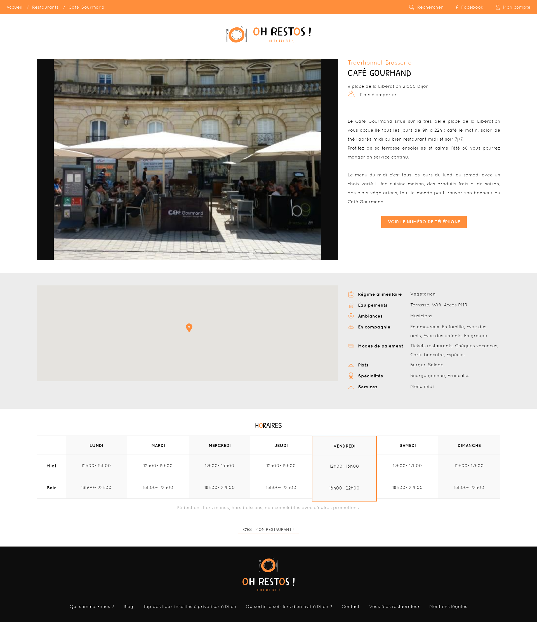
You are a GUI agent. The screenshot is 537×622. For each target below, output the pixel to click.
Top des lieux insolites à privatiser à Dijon (189, 606)
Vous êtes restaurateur (394, 606)
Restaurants (45, 7)
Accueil (14, 7)
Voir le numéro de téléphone (424, 221)
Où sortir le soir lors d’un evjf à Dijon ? (289, 606)
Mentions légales (448, 606)
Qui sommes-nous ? (92, 606)
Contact (350, 606)
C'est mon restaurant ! (268, 529)
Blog (128, 606)
